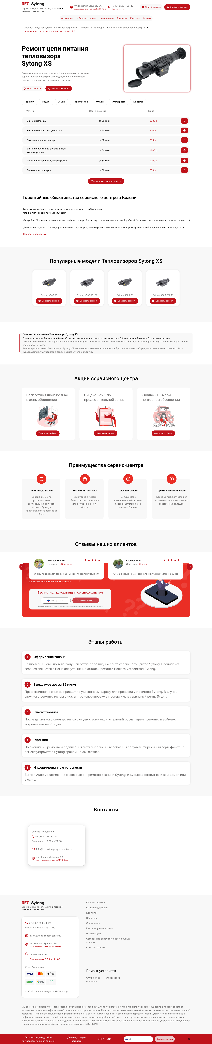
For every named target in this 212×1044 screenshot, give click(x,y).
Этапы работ (118, 101)
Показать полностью (35, 233)
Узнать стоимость (59, 88)
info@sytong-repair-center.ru (45, 935)
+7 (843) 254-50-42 (122, 5)
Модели (46, 101)
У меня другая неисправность (106, 181)
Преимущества (80, 101)
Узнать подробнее (47, 433)
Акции (61, 101)
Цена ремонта (107, 18)
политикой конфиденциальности (91, 606)
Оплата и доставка (97, 907)
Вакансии (122, 18)
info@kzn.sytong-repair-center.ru (54, 849)
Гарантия (29, 101)
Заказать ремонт (50, 300)
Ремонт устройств (87, 18)
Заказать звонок (178, 7)
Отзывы (147, 18)
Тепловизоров (112, 977)
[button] (22, 567)
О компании (67, 18)
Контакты (135, 18)
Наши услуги (93, 933)
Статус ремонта (153, 7)
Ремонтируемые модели (99, 928)
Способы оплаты (95, 947)
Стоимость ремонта (97, 902)
